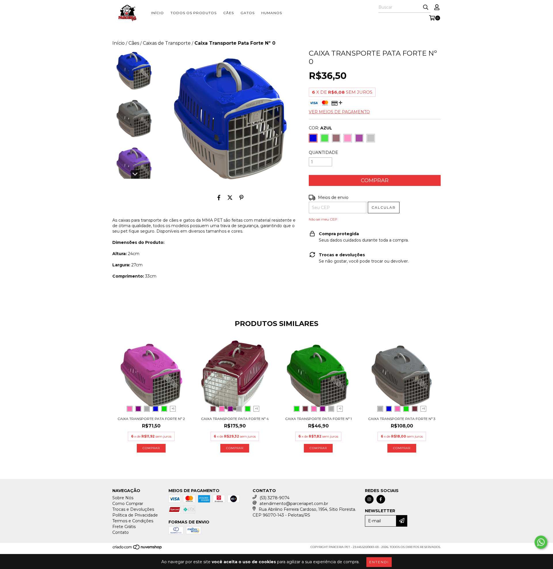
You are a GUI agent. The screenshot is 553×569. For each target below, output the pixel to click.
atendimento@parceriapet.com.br (294, 503)
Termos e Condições (132, 520)
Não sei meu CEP (323, 219)
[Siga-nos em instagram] (369, 499)
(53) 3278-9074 (274, 497)
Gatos (247, 13)
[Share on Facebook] (218, 197)
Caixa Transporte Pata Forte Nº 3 (401, 419)
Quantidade (323, 152)
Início (157, 13)
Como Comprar (127, 503)
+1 (173, 408)
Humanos (271, 13)
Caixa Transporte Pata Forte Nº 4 (235, 419)
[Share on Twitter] (230, 197)
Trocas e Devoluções (133, 509)
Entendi (379, 562)
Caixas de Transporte (167, 43)
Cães (228, 13)
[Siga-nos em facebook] (380, 499)
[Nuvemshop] (137, 549)
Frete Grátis (124, 526)
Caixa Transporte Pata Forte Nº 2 (151, 419)
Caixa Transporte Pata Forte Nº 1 (318, 419)
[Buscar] (425, 7)
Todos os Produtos (194, 13)
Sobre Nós (122, 497)
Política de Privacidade (135, 515)
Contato (120, 532)
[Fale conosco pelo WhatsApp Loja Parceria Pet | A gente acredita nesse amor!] (541, 542)
